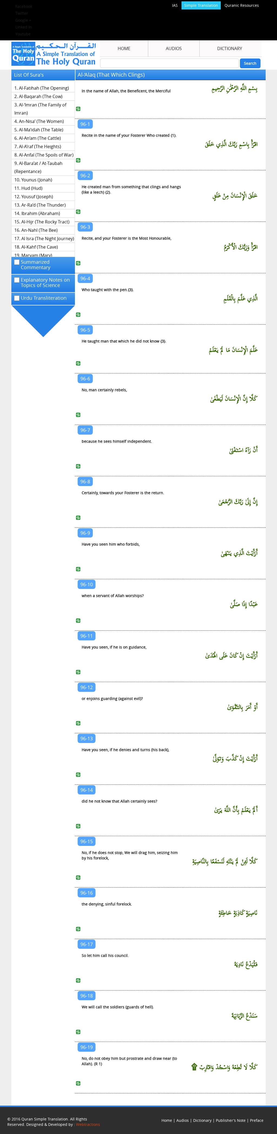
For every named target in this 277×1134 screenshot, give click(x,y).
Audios (174, 48)
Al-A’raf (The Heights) (40, 146)
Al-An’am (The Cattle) (40, 138)
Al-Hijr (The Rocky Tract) (45, 222)
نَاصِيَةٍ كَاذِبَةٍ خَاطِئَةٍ (238, 913)
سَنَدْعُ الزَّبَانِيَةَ (245, 1016)
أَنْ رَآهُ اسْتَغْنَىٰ (243, 450)
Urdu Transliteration (44, 298)
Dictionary (229, 48)
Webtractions (88, 1124)
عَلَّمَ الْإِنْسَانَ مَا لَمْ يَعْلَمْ (233, 350)
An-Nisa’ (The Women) (41, 121)
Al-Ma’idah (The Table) (41, 130)
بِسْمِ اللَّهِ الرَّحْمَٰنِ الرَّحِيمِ (235, 88)
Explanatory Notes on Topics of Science (45, 282)
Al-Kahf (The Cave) (39, 247)
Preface (256, 1120)
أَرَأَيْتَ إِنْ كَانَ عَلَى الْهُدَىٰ (231, 656)
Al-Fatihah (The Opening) (44, 88)
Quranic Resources (242, 5)
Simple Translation (201, 5)
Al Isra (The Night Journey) (47, 239)
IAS (175, 5)
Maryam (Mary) (36, 255)
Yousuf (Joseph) (37, 197)
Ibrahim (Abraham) (40, 213)
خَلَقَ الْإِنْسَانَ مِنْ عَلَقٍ (235, 196)
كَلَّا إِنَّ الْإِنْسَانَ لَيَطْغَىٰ (234, 399)
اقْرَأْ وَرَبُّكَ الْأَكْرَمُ (241, 247)
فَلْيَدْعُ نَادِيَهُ (246, 965)
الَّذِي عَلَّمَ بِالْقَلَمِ (241, 299)
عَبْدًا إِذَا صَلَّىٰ (244, 604)
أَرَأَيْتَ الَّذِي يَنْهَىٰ (239, 553)
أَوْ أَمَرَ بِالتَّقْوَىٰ (242, 707)
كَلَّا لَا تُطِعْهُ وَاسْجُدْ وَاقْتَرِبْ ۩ (224, 1067)
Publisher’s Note (231, 1120)
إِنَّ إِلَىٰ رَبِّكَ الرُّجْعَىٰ (238, 502)
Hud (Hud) (31, 188)
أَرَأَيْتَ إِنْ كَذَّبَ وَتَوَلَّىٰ (235, 759)
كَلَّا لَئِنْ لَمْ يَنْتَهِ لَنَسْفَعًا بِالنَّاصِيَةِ (225, 862)
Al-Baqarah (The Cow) (40, 96)
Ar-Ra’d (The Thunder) (43, 205)
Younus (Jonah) (36, 180)
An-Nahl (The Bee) (39, 230)
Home (124, 48)
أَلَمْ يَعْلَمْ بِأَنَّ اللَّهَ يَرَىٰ (236, 810)
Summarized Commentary (35, 264)
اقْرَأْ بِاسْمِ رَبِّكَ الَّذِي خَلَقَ (231, 144)
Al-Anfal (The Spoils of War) (46, 155)
